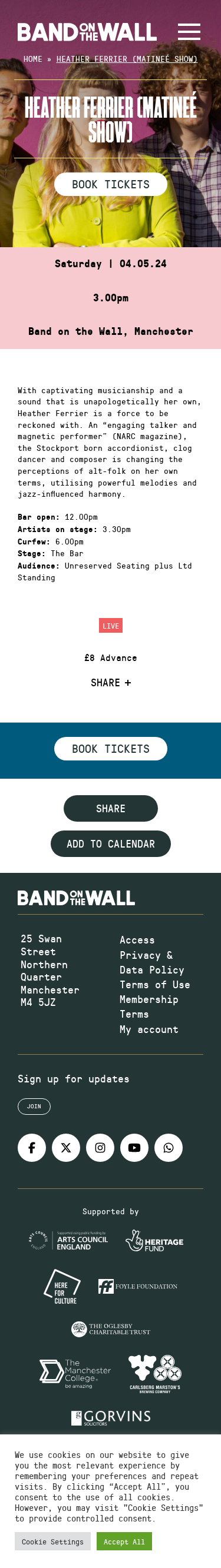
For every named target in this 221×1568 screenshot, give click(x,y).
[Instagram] (100, 1148)
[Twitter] (66, 1148)
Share (105, 682)
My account (149, 1029)
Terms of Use (155, 984)
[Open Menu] (189, 32)
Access (137, 939)
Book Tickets (111, 183)
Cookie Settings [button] (53, 1541)
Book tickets (111, 748)
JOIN (34, 1106)
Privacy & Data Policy (152, 962)
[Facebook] (32, 1148)
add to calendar (111, 843)
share (111, 808)
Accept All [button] (124, 1541)
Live (111, 625)
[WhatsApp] (168, 1148)
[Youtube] (134, 1148)
